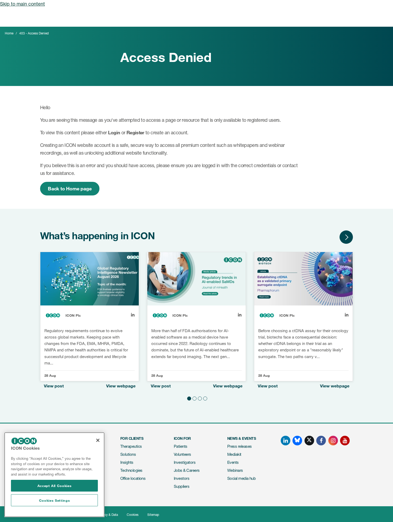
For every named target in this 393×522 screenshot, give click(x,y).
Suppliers (181, 486)
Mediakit (234, 454)
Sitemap (153, 515)
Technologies (131, 470)
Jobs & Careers (186, 470)
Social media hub (241, 478)
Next (346, 237)
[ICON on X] (309, 440)
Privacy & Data (107, 515)
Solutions (128, 454)
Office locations (132, 478)
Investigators (184, 462)
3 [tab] (199, 398)
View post (54, 385)
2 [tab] (193, 398)
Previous (330, 237)
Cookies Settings (54, 500)
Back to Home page (70, 188)
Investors (181, 478)
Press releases (239, 446)
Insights (126, 462)
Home (9, 33)
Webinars (235, 470)
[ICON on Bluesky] (297, 440)
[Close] (98, 440)
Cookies (132, 515)
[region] (54, 474)
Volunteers (182, 454)
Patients (180, 446)
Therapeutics (131, 446)
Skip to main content (22, 4)
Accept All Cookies (54, 486)
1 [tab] (188, 398)
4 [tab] (204, 398)
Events (233, 462)
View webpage (121, 385)
